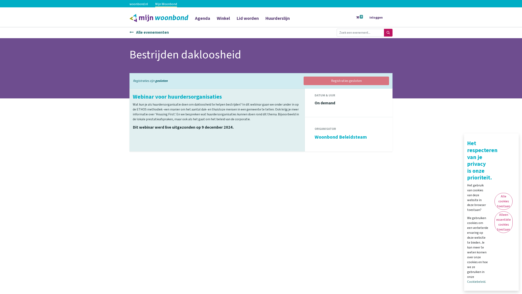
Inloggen (376, 17)
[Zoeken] (388, 33)
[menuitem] (202, 21)
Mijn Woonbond (166, 4)
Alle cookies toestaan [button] (503, 201)
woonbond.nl (138, 4)
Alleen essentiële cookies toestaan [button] (503, 222)
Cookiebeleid (476, 282)
